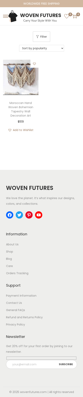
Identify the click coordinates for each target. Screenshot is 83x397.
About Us (12, 244)
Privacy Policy (15, 324)
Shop (9, 252)
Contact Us (14, 303)
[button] (34, 64)
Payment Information (21, 296)
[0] (66, 16)
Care (9, 266)
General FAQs (15, 310)
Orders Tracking (17, 273)
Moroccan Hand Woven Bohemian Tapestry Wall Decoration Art (20, 109)
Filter (43, 37)
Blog (9, 259)
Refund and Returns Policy (24, 317)
